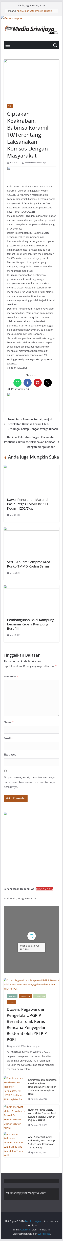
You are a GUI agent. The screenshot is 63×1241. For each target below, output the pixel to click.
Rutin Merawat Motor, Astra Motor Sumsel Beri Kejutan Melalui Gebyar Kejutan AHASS (42, 1115)
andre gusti (35, 1046)
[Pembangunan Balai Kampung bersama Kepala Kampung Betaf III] (31, 587)
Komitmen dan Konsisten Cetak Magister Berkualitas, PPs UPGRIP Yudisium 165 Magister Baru (42, 1087)
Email (8, 738)
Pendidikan (40, 996)
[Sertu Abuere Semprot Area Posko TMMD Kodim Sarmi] (31, 529)
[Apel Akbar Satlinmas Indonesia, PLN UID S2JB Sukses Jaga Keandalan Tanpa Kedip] (15, 1144)
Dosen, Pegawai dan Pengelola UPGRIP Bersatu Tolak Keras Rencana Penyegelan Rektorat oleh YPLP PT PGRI (28, 1024)
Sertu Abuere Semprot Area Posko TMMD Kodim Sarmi (28, 564)
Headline (12, 996)
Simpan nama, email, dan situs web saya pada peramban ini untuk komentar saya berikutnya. (29, 782)
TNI (9, 106)
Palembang (25, 996)
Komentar (11, 676)
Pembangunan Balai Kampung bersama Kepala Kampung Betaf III (30, 624)
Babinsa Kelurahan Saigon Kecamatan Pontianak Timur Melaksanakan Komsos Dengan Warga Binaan (29, 442)
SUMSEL (11, 1002)
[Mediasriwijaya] (11, 18)
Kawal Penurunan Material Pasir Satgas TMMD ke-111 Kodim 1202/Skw (27, 504)
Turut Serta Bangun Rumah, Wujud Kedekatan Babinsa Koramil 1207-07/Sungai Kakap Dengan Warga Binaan (33, 424)
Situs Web (10, 754)
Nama (9, 722)
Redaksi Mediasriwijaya (35, 162)
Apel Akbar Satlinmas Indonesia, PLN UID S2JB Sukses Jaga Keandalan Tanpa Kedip (41, 1142)
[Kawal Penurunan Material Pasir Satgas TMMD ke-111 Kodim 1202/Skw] (31, 467)
